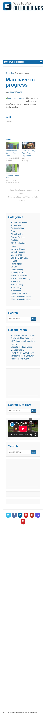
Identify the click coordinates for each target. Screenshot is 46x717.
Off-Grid (14, 267)
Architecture (16, 225)
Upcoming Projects (19, 293)
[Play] (11, 434)
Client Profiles (17, 234)
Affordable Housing (19, 222)
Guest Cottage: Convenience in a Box (12, 175)
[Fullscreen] (34, 434)
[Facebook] (14, 515)
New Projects (16, 264)
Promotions (16, 282)
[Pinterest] (23, 521)
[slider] (30, 425)
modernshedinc (15, 92)
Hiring (13, 246)
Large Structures (18, 252)
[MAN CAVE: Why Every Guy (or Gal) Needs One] (29, 146)
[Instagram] (37, 515)
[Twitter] (8, 515)
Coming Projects (18, 237)
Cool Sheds (16, 240)
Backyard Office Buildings (22, 338)
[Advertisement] (23, 34)
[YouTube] (26, 515)
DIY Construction (18, 243)
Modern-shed (16, 255)
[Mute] (31, 434)
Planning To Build (18, 273)
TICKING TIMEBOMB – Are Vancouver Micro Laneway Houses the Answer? (23, 356)
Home (8, 73)
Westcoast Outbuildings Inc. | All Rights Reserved (22, 712)
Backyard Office (17, 228)
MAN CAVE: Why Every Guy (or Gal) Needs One (28, 153)
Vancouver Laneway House (23, 335)
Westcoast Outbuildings (21, 296)
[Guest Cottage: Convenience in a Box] (12, 168)
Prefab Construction (19, 276)
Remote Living (17, 284)
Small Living (16, 290)
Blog (12, 73)
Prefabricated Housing (20, 279)
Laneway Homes (18, 249)
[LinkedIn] (20, 515)
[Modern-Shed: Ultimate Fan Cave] (12, 146)
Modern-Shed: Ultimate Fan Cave (11, 153)
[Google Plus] (32, 515)
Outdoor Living (17, 270)
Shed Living (16, 287)
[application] (23, 428)
